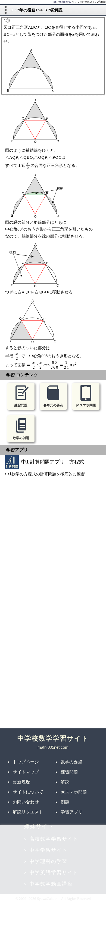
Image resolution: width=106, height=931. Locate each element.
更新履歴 (21, 782)
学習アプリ (71, 812)
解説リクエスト (28, 812)
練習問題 (69, 772)
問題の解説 (65, 2)
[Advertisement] (53, 549)
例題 (65, 802)
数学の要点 (71, 762)
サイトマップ (26, 772)
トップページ (26, 762)
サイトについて (28, 792)
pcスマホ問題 (74, 792)
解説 (65, 782)
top (54, 2)
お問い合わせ (26, 802)
